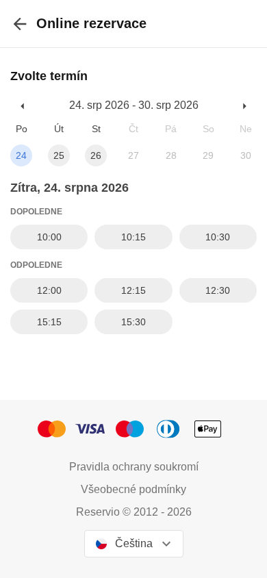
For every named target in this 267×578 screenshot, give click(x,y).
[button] (23, 105)
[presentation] (19, 24)
